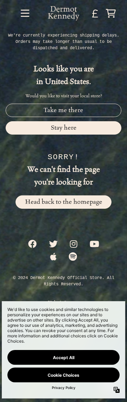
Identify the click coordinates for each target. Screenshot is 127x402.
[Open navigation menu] (25, 13)
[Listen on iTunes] (53, 257)
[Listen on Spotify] (73, 257)
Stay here (64, 127)
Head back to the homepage (63, 202)
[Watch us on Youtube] (94, 244)
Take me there (63, 110)
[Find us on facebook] (32, 244)
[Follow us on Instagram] (73, 244)
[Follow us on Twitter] (53, 244)
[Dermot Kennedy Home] (63, 13)
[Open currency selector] (95, 13)
